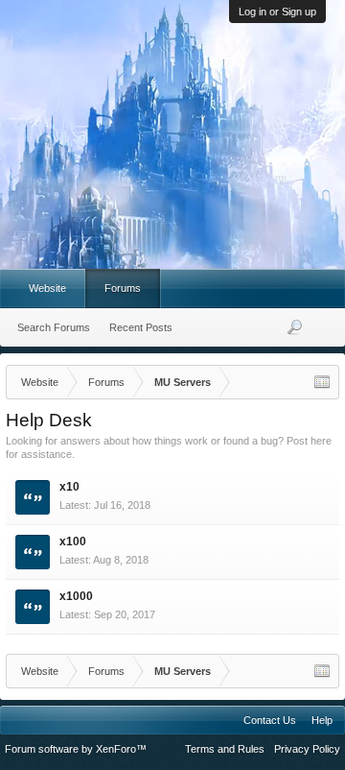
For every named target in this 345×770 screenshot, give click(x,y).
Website (47, 288)
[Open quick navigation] (322, 382)
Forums (122, 288)
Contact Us (269, 720)
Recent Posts (140, 327)
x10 (69, 486)
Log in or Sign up (277, 11)
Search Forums (53, 327)
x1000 (76, 596)
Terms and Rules (224, 749)
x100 (72, 541)
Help (322, 720)
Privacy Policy (307, 749)
